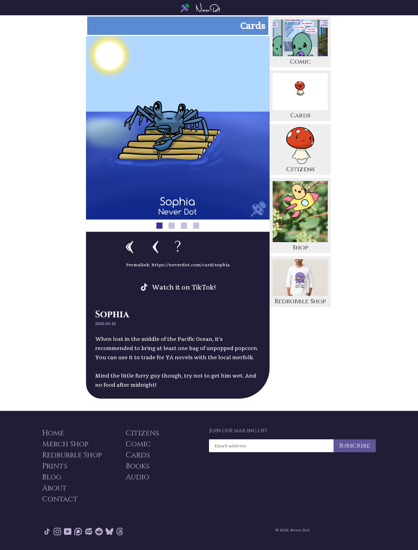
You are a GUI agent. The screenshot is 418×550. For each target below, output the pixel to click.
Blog (52, 477)
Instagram (57, 533)
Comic (300, 61)
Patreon (78, 533)
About (54, 488)
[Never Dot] (209, 7)
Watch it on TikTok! (184, 287)
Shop (300, 247)
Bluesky (109, 533)
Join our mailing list (238, 431)
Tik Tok (47, 533)
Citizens (300, 169)
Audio (137, 477)
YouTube (68, 533)
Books (137, 466)
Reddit (99, 533)
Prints (54, 466)
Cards (300, 115)
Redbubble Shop (300, 301)
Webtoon (88, 533)
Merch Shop (65, 444)
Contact (60, 499)
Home (53, 433)
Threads (120, 533)
